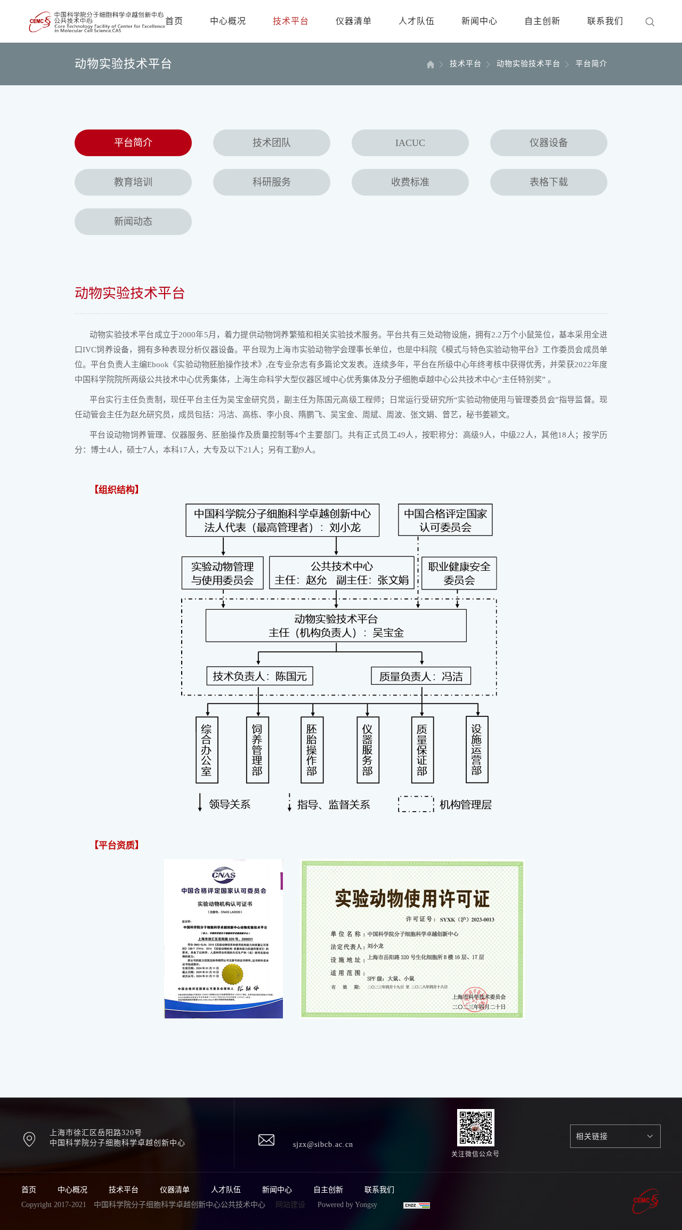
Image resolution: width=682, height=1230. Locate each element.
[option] (137, 1054)
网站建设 (290, 1205)
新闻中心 (479, 21)
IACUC (410, 142)
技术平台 (291, 21)
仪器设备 (549, 142)
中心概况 (228, 21)
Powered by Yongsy (347, 1205)
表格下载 (549, 182)
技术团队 (272, 142)
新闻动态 (133, 221)
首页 (174, 21)
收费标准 (410, 182)
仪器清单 (354, 21)
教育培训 (133, 182)
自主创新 (542, 21)
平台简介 (133, 142)
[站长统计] (416, 1205)
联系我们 (605, 21)
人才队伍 (417, 21)
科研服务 (272, 182)
